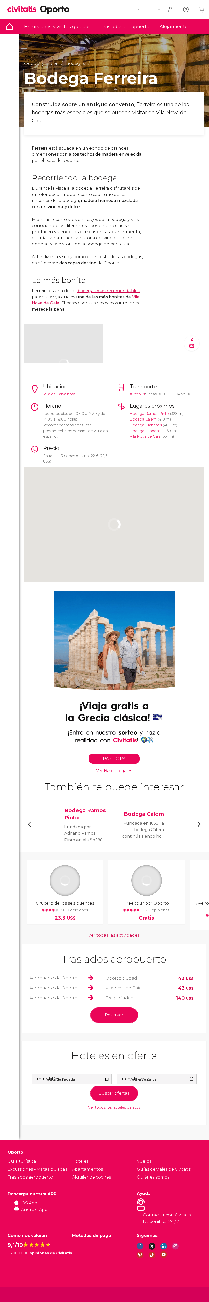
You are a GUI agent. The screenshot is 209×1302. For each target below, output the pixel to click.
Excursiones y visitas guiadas (57, 26)
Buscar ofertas (114, 1093)
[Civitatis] (18, 1294)
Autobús (137, 394)
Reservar (114, 1015)
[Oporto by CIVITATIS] (23, 9)
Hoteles (80, 1161)
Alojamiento (174, 26)
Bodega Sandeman (147, 430)
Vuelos (144, 1161)
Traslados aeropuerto (125, 26)
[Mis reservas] (170, 9)
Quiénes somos (153, 1177)
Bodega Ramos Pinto (149, 413)
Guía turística (9, 26)
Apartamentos (87, 1169)
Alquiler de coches (91, 1177)
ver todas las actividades (114, 935)
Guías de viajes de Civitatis (164, 1169)
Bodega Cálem (143, 419)
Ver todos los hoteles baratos (114, 1107)
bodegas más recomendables (108, 290)
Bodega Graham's (146, 425)
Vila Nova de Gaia (145, 436)
